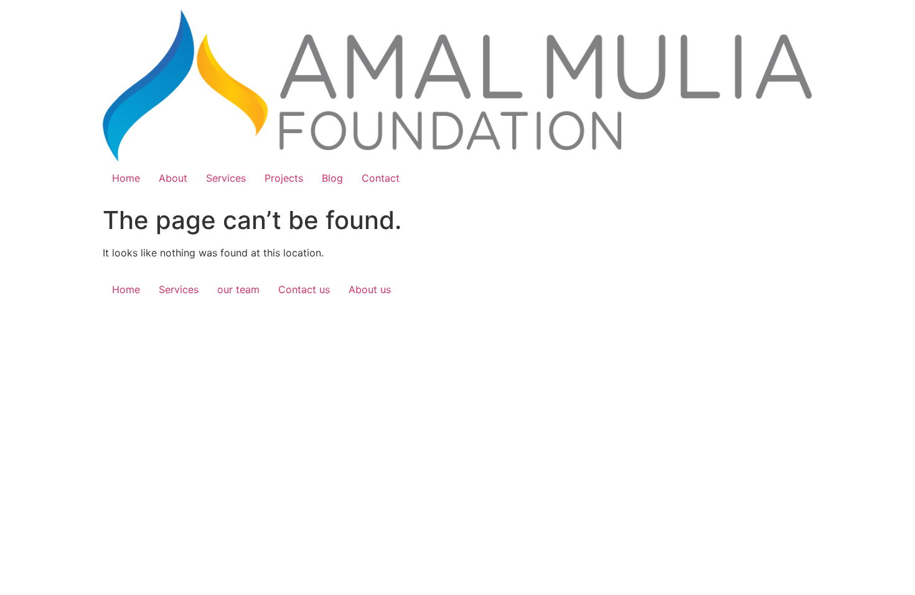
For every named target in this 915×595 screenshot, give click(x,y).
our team (238, 289)
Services (226, 178)
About (173, 178)
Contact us (304, 289)
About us (370, 289)
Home (126, 178)
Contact (381, 178)
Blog (332, 178)
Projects (284, 178)
